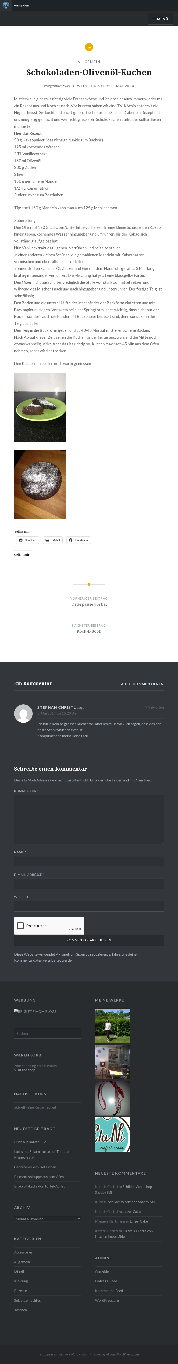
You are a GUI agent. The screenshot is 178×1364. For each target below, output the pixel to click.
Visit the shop (24, 1070)
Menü (162, 19)
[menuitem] (6, 5)
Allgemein (89, 62)
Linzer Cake (132, 1211)
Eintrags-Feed (106, 1281)
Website (21, 897)
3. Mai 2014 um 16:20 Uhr (57, 713)
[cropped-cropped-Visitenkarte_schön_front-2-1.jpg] (112, 1150)
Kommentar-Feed (109, 1291)
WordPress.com (127, 1354)
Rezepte (20, 1291)
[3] (112, 1042)
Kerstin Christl (87, 86)
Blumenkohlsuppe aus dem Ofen (39, 1177)
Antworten (156, 707)
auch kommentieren (142, 684)
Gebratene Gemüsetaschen (35, 1167)
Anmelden (103, 1271)
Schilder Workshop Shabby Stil (131, 1202)
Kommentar (26, 791)
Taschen (20, 1310)
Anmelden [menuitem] (21, 5)
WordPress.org (107, 1300)
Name (20, 852)
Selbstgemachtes (27, 1300)
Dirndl (19, 1271)
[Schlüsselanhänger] (112, 1114)
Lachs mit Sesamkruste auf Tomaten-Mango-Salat (43, 1154)
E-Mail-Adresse (29, 874)
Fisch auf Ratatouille (30, 1142)
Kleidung (21, 1281)
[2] (112, 1078)
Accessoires (23, 1252)
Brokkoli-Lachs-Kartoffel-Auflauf (40, 1186)
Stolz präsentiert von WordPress (63, 1354)
